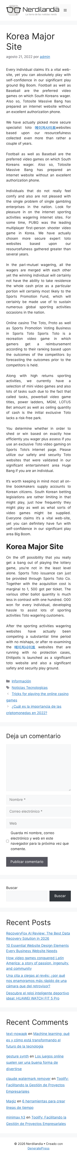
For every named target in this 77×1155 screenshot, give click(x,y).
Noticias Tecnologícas (30, 688)
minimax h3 (15, 1117)
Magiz (11, 1101)
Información (21, 681)
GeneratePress (38, 1148)
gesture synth (17, 1056)
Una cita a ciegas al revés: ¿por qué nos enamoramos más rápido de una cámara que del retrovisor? (36, 980)
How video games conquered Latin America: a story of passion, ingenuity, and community (37, 963)
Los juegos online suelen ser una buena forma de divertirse (35, 1062)
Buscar (11, 888)
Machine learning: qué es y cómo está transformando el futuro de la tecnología (38, 1040)
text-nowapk (16, 1034)
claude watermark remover (28, 1079)
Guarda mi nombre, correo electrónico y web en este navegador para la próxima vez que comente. (40, 841)
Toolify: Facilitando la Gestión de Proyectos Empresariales (37, 1085)
